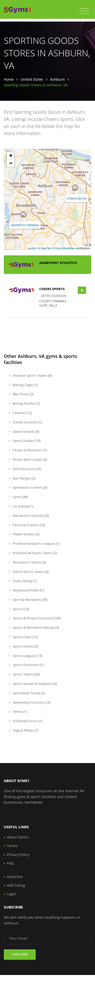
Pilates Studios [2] (25, 534)
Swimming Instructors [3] (31, 702)
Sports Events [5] (25, 646)
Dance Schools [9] (25, 431)
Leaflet (31, 248)
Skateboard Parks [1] (28, 590)
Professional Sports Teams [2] (34, 553)
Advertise (15, 876)
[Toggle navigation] (84, 11)
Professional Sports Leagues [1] (36, 543)
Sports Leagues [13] (27, 655)
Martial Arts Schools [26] (30, 515)
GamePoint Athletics (25, 225)
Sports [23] (20, 609)
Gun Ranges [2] (23, 478)
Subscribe (20, 954)
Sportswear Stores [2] (28, 693)
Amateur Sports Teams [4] (32, 375)
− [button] (10, 163)
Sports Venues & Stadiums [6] (34, 683)
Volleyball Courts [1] (27, 721)
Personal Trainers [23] (28, 525)
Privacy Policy (18, 854)
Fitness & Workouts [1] (29, 450)
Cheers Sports (76, 198)
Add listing (16, 885)
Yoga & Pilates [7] (25, 730)
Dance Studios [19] (26, 440)
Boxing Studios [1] (26, 403)
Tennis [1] (19, 711)
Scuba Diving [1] (24, 580)
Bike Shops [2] (23, 394)
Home (9, 79)
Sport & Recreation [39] (29, 599)
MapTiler (46, 248)
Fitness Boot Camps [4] (29, 459)
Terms (12, 845)
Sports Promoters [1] (28, 665)
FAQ (10, 863)
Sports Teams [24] (26, 674)
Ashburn (57, 79)
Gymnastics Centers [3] (29, 487)
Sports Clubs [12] (25, 637)
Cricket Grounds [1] (27, 422)
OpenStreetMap (64, 248)
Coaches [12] (22, 412)
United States (32, 79)
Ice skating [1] (22, 506)
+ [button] (10, 155)
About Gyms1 (18, 837)
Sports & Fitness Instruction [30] (36, 618)
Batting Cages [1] (25, 385)
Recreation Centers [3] (29, 562)
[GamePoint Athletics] (23, 214)
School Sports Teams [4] (30, 571)
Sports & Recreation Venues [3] (35, 627)
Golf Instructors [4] (26, 469)
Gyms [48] (20, 496)
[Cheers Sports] (75, 188)
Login (11, 893)
